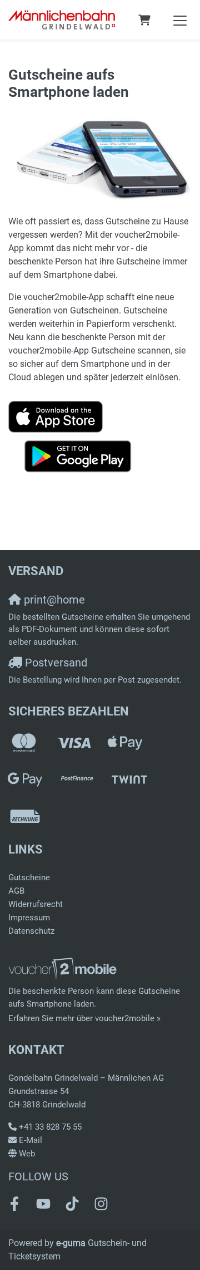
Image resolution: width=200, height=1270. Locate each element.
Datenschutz (31, 931)
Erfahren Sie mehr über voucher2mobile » (84, 1018)
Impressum (29, 918)
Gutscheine (29, 877)
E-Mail (30, 1140)
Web (27, 1154)
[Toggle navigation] (180, 20)
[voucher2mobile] (64, 969)
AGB (16, 891)
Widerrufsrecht (35, 904)
